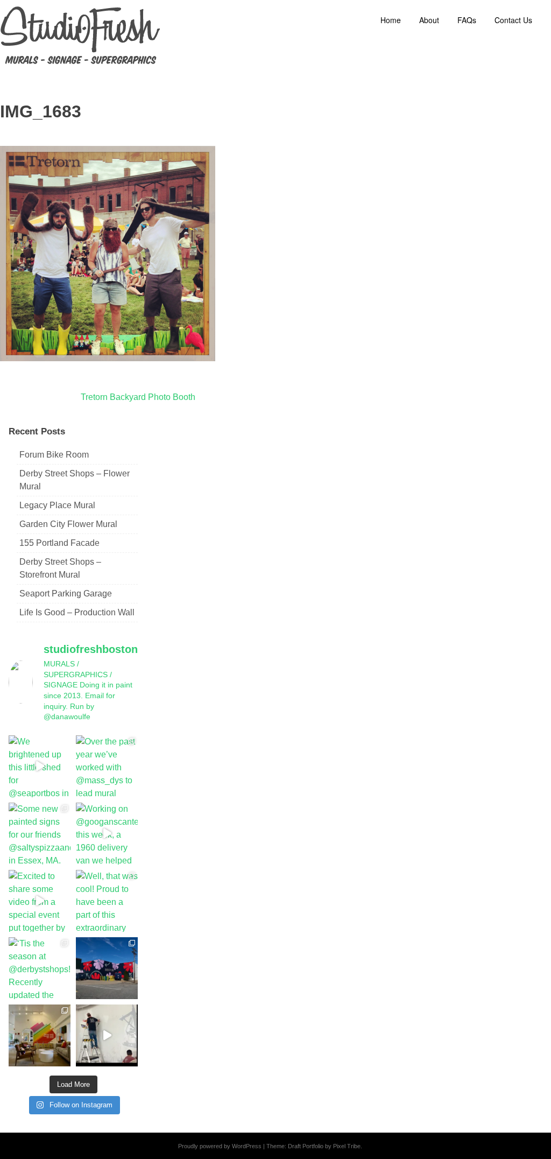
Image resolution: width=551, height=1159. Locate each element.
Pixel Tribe (347, 1146)
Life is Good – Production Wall (77, 612)
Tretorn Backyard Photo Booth (138, 397)
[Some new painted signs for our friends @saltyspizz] (39, 834)
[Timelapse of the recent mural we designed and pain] (107, 1035)
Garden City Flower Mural (68, 524)
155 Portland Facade (59, 542)
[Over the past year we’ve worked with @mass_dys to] (107, 766)
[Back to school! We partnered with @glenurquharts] (39, 1035)
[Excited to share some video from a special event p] (39, 901)
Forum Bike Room (54, 454)
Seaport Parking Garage (65, 593)
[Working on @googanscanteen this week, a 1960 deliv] (107, 834)
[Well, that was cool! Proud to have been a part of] (107, 901)
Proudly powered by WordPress (220, 1146)
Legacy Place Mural (57, 505)
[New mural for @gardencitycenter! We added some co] (107, 968)
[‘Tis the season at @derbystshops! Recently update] (39, 968)
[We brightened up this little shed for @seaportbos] (39, 766)
